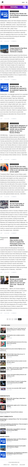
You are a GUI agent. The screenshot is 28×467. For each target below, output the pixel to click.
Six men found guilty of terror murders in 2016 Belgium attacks (17, 205)
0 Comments (13, 41)
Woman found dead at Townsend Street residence (11, 412)
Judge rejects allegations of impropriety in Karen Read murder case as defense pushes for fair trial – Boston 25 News (18, 129)
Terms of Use (6, 464)
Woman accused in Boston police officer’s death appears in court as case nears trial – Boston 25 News (18, 282)
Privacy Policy (14, 464)
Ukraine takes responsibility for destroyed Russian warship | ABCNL (16, 430)
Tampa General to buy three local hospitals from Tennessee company (18, 49)
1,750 (16, 319)
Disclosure (22, 464)
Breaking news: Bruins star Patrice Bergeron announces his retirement (19, 15)
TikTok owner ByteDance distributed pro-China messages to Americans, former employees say (14, 425)
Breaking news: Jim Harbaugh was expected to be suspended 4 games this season (18, 89)
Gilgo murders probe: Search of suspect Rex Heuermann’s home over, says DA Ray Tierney (17, 242)
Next (20, 319)
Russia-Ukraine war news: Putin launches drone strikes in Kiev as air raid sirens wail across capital (19, 169)
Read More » (12, 38)
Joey (1, 41)
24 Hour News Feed (14, 11)
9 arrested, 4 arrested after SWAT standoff (16, 388)
